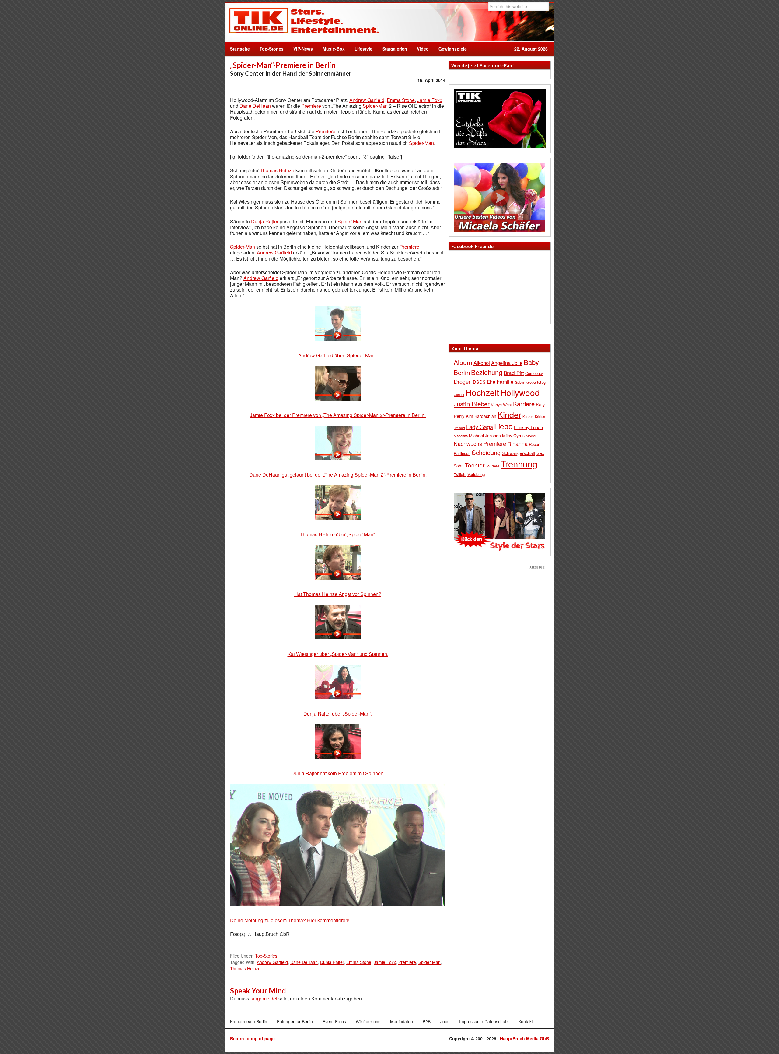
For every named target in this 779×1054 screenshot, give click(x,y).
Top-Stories (272, 49)
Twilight (460, 474)
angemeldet (264, 998)
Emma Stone (401, 99)
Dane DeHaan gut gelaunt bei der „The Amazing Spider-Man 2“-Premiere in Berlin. (338, 474)
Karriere (524, 403)
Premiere (311, 105)
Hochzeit (482, 392)
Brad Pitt (514, 372)
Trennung (519, 463)
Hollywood (520, 392)
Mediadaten (401, 1021)
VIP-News (303, 49)
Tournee (492, 465)
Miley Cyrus (513, 435)
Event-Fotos (334, 1021)
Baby (531, 362)
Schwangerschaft (518, 453)
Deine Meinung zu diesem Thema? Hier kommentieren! (289, 920)
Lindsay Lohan (528, 427)
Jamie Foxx (429, 99)
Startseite (240, 49)
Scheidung (486, 452)
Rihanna (517, 443)
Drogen (463, 381)
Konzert (528, 416)
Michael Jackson (485, 435)
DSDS (479, 382)
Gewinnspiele (452, 49)
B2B (427, 1021)
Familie (505, 381)
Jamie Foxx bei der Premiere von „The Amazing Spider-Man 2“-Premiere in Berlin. (338, 414)
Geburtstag (536, 382)
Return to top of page (252, 1038)
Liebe (503, 426)
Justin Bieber (472, 403)
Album (463, 362)
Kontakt (525, 1021)
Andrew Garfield (366, 99)
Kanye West (501, 405)
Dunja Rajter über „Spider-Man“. (337, 713)
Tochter (474, 465)
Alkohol (481, 362)
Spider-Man (375, 105)
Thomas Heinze (277, 170)
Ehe (491, 381)
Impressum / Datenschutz (483, 1021)
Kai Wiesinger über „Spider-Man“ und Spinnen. (338, 653)
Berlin (462, 372)
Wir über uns (368, 1021)
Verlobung (476, 474)
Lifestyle (361, 49)
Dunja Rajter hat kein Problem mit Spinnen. (338, 773)
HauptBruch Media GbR (524, 1038)
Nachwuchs (468, 443)
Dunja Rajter (264, 221)
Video (420, 49)
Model (531, 435)
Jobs (444, 1021)
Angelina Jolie (506, 362)
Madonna (461, 435)
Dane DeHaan (255, 105)
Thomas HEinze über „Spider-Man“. (338, 534)
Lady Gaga (479, 427)
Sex (540, 453)
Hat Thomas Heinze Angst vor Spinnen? (337, 593)
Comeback (534, 373)
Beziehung (486, 372)
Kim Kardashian (481, 416)
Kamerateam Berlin (248, 1021)
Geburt (520, 382)
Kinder (509, 414)
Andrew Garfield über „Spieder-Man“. (337, 355)
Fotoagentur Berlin (295, 1021)
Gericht (459, 394)
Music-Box (331, 49)
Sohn (459, 466)
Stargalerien (394, 49)
